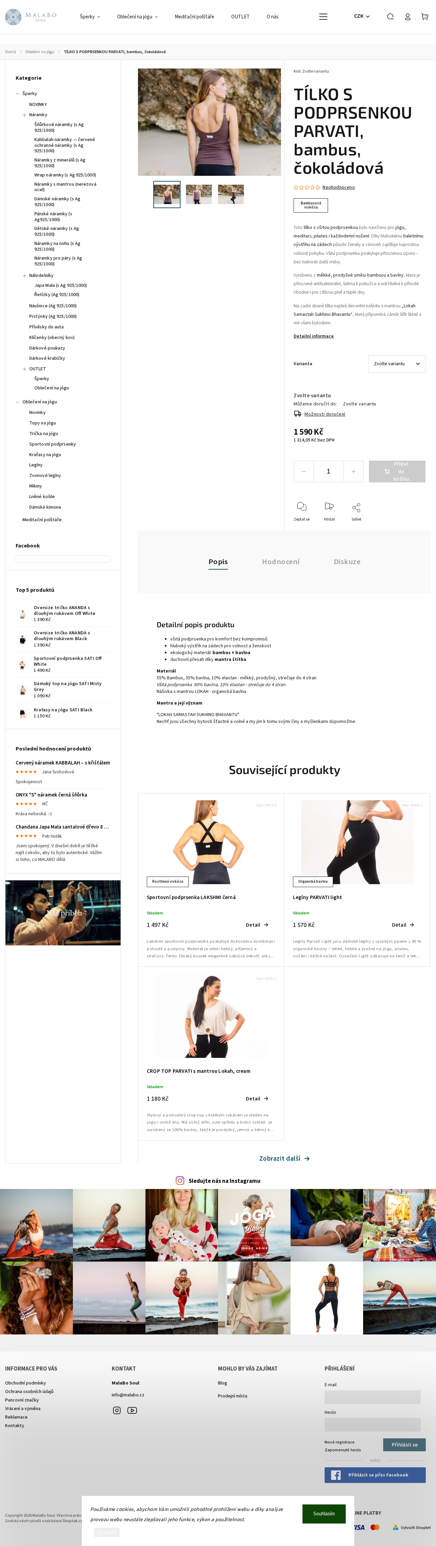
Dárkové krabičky (47, 358)
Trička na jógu (43, 433)
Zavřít (404, 528)
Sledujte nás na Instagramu (225, 1181)
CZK (359, 16)
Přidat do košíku (401, 471)
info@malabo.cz (128, 1395)
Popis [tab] (218, 561)
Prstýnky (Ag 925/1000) (53, 316)
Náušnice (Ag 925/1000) (53, 306)
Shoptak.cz (72, 1521)
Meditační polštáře (42, 519)
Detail (253, 925)
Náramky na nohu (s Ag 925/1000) (57, 246)
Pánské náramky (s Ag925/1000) (53, 217)
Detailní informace (314, 336)
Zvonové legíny (45, 475)
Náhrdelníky (41, 275)
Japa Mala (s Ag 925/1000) (60, 285)
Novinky (37, 412)
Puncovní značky (22, 1400)
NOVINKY (38, 104)
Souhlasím (324, 1513)
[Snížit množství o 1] (304, 471)
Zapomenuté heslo (343, 1450)
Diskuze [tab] (347, 561)
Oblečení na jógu (51, 388)
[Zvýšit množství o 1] (353, 471)
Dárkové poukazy (47, 348)
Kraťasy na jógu (45, 454)
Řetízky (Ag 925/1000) (56, 294)
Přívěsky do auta (46, 327)
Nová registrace (340, 1442)
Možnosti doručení (325, 414)
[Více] (323, 16)
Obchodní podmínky (25, 1383)
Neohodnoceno (339, 187)
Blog (222, 1383)
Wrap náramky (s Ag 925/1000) (65, 175)
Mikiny (35, 486)
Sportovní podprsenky (52, 444)
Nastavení (106, 1532)
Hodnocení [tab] (281, 561)
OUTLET (37, 369)
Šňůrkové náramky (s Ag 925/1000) (59, 127)
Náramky (38, 114)
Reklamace (16, 1417)
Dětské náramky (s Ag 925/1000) (56, 231)
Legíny (36, 465)
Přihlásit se (405, 1445)
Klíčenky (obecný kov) (52, 337)
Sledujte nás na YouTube (132, 1410)
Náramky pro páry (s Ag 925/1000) (58, 261)
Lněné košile (42, 496)
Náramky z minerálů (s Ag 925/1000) (59, 163)
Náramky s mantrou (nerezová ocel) (65, 187)
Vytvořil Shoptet (416, 1528)
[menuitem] (94, 17)
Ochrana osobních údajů (29, 1391)
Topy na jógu (42, 423)
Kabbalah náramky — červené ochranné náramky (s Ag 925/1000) (64, 145)
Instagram (117, 1410)
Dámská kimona (45, 507)
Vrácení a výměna (23, 1408)
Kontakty (14, 1425)
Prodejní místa (232, 1396)
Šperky (29, 93)
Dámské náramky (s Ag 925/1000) (57, 202)
